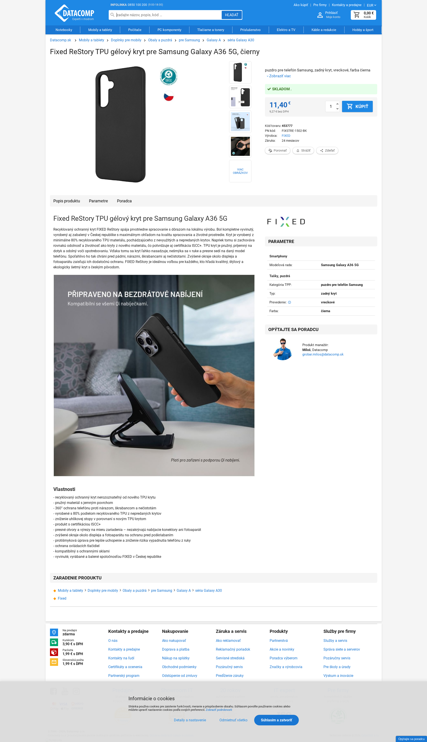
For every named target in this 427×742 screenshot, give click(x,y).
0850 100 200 (137, 5)
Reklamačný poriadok (233, 649)
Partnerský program (123, 676)
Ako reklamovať (228, 640)
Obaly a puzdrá (160, 40)
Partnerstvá (279, 640)
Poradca (124, 201)
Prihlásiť (331, 13)
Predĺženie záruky (230, 676)
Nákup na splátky (176, 658)
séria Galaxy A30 (241, 40)
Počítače (134, 30)
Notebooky (64, 30)
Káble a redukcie (324, 30)
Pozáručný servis (229, 667)
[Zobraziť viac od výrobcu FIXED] (286, 222)
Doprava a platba (175, 649)
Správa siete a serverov (341, 649)
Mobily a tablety (100, 30)
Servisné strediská (230, 658)
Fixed (62, 598)
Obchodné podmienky (179, 667)
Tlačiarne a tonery (210, 30)
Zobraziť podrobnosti (219, 709)
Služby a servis (335, 640)
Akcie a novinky (282, 649)
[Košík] (357, 15)
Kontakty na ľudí (121, 658)
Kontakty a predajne (124, 649)
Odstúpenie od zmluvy (179, 676)
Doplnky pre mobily (126, 40)
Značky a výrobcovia (286, 667)
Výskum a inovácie (338, 676)
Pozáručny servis (336, 658)
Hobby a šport (362, 30)
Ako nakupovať (174, 640)
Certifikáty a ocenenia (125, 667)
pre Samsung (189, 40)
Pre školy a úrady (337, 667)
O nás (112, 640)
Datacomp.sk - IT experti (75, 13)
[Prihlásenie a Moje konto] (320, 15)
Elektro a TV (286, 30)
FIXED (286, 135)
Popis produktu (66, 201)
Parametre (98, 201)
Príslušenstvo (250, 30)
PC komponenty (169, 30)
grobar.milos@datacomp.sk (323, 354)
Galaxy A (214, 40)
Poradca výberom (283, 658)
